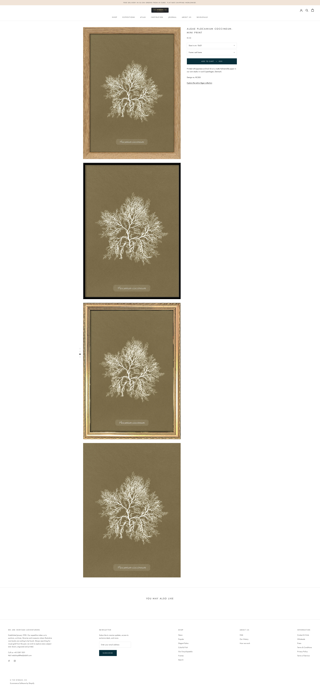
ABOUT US (186, 17)
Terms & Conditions (304, 647)
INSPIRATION (157, 17)
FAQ (241, 635)
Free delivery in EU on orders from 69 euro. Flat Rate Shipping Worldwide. (160, 3)
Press (299, 643)
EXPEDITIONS (128, 17)
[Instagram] (15, 660)
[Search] (307, 10)
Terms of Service (303, 655)
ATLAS (143, 17)
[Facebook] (9, 660)
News (180, 635)
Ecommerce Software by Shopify (22, 683)
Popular (181, 639)
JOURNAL (172, 17)
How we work (245, 643)
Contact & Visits (303, 635)
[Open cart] (312, 10)
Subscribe (108, 653)
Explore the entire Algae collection (199, 83)
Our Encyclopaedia (185, 651)
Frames (181, 655)
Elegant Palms (183, 643)
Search (180, 660)
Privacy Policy (302, 651)
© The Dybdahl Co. (19, 680)
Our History (244, 639)
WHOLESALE (202, 17)
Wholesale (301, 639)
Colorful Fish (183, 647)
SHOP (114, 17)
